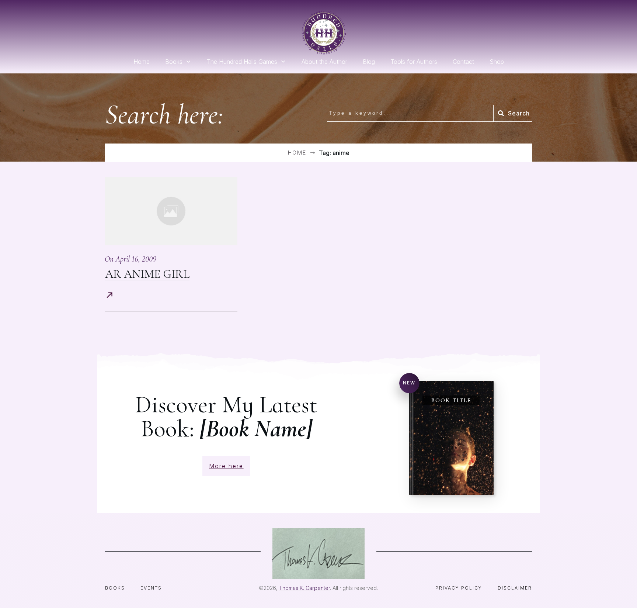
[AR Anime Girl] (171, 211)
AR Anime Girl (147, 274)
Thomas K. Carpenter (304, 588)
